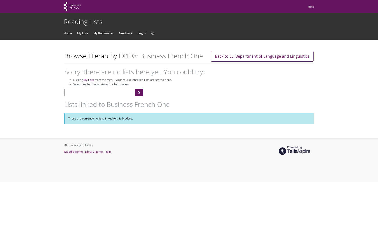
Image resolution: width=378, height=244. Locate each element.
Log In (142, 33)
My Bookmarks (103, 33)
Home (68, 33)
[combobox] (99, 92)
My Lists (82, 33)
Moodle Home (74, 152)
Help (311, 7)
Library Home (94, 152)
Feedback (125, 33)
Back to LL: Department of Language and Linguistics (262, 56)
